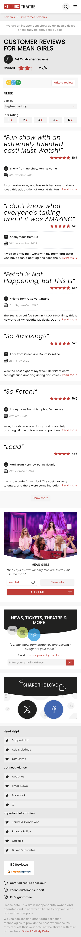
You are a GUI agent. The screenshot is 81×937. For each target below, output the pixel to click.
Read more (69, 189)
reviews (9, 17)
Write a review (63, 82)
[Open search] (66, 6)
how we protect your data (44, 655)
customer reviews (34, 17)
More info (57, 582)
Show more (40, 498)
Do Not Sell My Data (35, 931)
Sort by (9, 101)
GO (70, 662)
